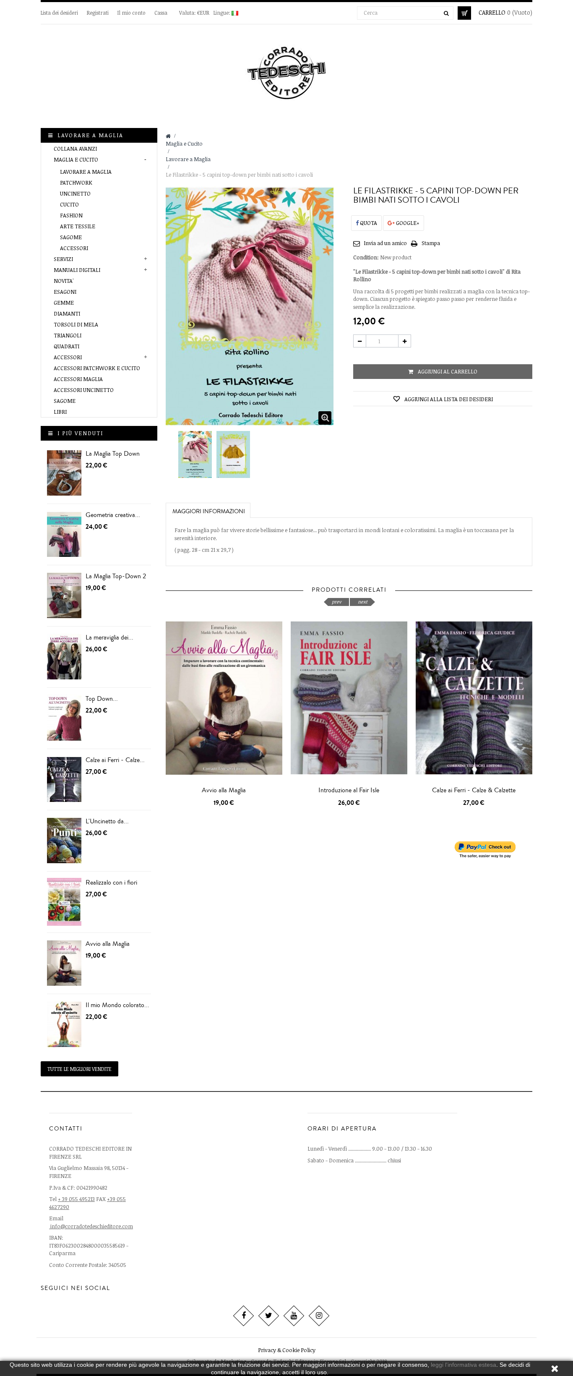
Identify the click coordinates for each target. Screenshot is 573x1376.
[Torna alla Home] (168, 136)
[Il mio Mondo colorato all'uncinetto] (64, 1024)
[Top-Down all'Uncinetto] (64, 718)
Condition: (366, 257)
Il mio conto (131, 12)
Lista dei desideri (60, 12)
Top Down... (102, 699)
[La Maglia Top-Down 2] (64, 596)
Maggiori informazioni (208, 511)
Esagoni (65, 291)
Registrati (98, 12)
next (362, 601)
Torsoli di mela (76, 324)
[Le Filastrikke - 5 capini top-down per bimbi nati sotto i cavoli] (195, 455)
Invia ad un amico (385, 243)
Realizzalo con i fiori (111, 882)
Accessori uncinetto (84, 390)
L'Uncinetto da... (107, 821)
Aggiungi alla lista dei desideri (448, 399)
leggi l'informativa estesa (463, 1364)
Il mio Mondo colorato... (117, 1005)
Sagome (71, 237)
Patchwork (76, 182)
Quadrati (66, 346)
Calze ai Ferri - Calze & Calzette (474, 790)
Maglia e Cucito (76, 159)
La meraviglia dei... (109, 637)
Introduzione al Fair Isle (348, 790)
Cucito (69, 204)
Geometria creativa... (113, 515)
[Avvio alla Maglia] (64, 963)
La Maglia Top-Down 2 (116, 576)
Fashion (71, 215)
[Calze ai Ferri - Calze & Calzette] (474, 698)
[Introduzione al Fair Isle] (349, 698)
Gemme (64, 302)
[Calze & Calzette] (64, 779)
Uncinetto (75, 193)
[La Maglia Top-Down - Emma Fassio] (64, 473)
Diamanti (67, 313)
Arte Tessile (77, 226)
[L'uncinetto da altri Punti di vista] (64, 841)
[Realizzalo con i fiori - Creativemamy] (64, 902)
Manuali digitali (77, 270)
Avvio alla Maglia (108, 944)
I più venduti (80, 433)
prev (336, 601)
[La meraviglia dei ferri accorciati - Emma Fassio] (64, 657)
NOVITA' (64, 281)
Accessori (74, 248)
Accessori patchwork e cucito (97, 368)
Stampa (431, 243)
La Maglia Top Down (113, 453)
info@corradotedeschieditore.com (91, 1226)
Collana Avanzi (75, 148)
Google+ (407, 223)
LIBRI (60, 411)
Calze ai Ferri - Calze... (115, 760)
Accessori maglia (78, 379)
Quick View (226, 797)
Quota (368, 223)
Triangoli (67, 335)
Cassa (160, 12)
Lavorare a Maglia (86, 171)
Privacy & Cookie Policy (286, 1350)
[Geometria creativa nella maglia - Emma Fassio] (64, 534)
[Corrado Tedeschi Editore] (287, 71)
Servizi (63, 259)
